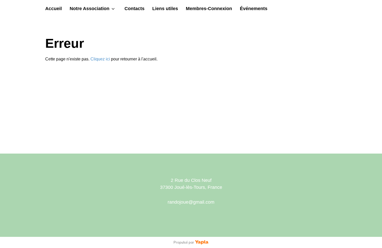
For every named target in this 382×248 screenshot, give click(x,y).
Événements (253, 8)
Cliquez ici (100, 59)
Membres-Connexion (209, 8)
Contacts (134, 8)
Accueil (53, 8)
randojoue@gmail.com (191, 202)
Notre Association (89, 8)
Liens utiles (165, 8)
